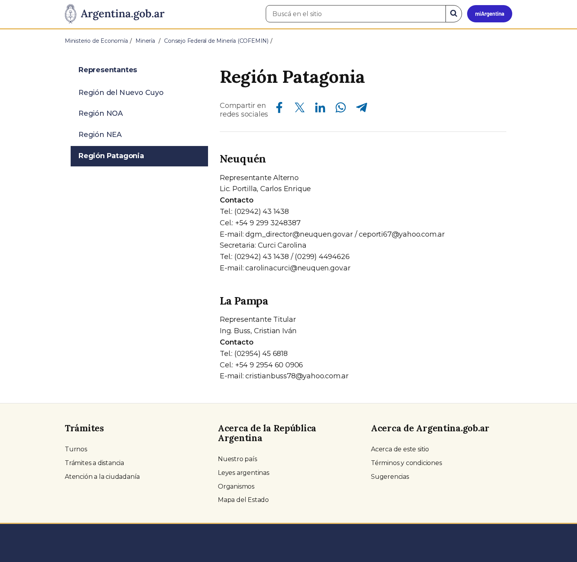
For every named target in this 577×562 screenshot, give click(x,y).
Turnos (76, 449)
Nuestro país (237, 459)
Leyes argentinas (243, 472)
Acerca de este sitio (400, 449)
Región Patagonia (111, 155)
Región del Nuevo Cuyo (121, 92)
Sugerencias (390, 476)
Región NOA (101, 113)
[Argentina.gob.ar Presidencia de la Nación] (114, 14)
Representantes (108, 70)
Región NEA (100, 134)
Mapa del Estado (243, 500)
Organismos (236, 486)
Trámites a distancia (94, 463)
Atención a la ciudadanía (102, 476)
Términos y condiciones (406, 463)
